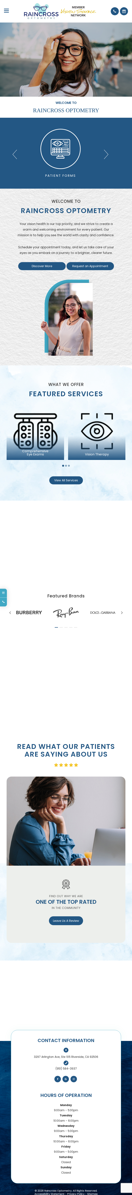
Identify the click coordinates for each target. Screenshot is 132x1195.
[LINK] (17, 132)
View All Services (66, 480)
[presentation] (10, 612)
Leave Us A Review (66, 921)
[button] (15, 153)
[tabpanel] (35, 431)
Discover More (42, 266)
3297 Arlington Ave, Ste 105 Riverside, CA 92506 (66, 1057)
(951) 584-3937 (66, 1068)
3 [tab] (69, 466)
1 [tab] (63, 466)
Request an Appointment (90, 266)
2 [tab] (66, 466)
